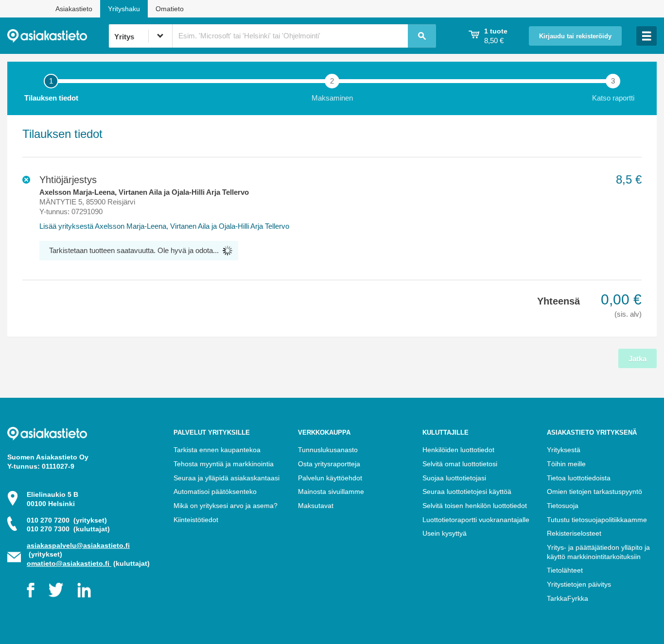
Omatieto (170, 9)
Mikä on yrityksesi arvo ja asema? (226, 505)
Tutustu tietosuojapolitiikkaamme (597, 520)
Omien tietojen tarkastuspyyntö (594, 491)
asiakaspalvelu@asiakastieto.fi (78, 545)
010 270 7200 (67, 520)
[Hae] (422, 36)
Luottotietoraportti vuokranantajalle (475, 520)
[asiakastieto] (57, 35)
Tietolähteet (565, 570)
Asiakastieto (73, 9)
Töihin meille (566, 464)
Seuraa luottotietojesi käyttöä (466, 491)
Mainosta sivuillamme (331, 491)
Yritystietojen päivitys (579, 584)
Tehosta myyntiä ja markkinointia (224, 464)
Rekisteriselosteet (574, 533)
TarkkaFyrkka (567, 598)
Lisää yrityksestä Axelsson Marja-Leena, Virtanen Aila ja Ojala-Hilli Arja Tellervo (164, 226)
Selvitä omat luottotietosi (459, 464)
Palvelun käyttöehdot (330, 478)
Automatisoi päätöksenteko (215, 491)
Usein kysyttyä (444, 533)
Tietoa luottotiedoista (579, 478)
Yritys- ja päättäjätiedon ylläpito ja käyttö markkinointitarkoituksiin (598, 551)
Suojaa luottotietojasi (454, 478)
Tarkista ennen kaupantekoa (217, 450)
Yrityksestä (563, 450)
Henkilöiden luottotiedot (458, 450)
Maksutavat (315, 505)
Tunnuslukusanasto (328, 450)
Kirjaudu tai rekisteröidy (575, 36)
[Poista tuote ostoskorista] (26, 180)
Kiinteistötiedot (196, 520)
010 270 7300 (68, 529)
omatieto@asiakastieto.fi (69, 563)
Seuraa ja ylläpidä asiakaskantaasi (227, 478)
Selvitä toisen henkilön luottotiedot (474, 505)
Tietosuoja (562, 505)
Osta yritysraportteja (329, 464)
